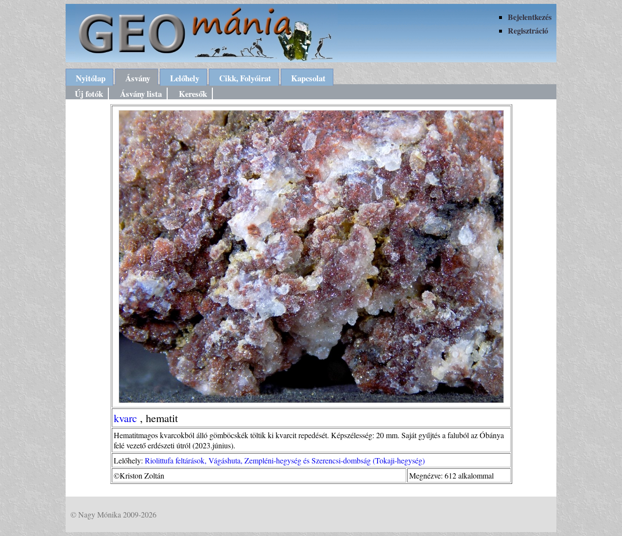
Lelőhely (184, 78)
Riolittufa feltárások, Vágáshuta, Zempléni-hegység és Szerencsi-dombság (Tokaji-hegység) (285, 460)
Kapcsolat (308, 78)
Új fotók (89, 94)
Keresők (193, 94)
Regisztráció (528, 30)
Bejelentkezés (530, 16)
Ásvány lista (141, 94)
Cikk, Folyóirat (245, 78)
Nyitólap (90, 78)
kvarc (125, 417)
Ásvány (137, 78)
